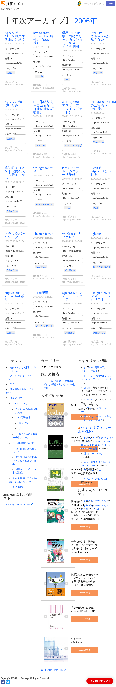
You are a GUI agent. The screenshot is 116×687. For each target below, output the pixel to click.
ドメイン (23, 423)
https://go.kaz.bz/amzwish (18, 504)
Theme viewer (42, 234)
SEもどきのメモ (102, 267)
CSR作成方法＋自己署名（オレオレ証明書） (43, 107)
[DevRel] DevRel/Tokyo (96, 500)
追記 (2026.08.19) (93, 470)
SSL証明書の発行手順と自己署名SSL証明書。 (24, 461)
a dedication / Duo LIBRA (53, 670)
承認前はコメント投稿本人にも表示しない (15, 173)
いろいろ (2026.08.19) (95, 479)
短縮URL (9, 58)
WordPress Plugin (44, 204)
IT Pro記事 (40, 293)
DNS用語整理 (23, 417)
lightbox (96, 234)
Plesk (67, 207)
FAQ (12, 384)
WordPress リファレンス (71, 235)
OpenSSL (40, 145)
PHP (67, 79)
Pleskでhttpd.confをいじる (101, 171)
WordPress (98, 142)
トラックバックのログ (15, 235)
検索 (111, 3)
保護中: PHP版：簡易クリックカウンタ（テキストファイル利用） (72, 39)
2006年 (86, 20)
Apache (11, 72)
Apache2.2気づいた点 (13, 103)
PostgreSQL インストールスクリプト (101, 296)
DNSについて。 (21, 403)
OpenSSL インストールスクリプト (72, 296)
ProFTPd (97, 72)
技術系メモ (15, 4)
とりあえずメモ (44, 326)
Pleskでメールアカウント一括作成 (72, 171)
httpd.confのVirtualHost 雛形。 (14, 296)
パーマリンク (12, 49)
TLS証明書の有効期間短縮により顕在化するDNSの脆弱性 (59, 384)
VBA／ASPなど (73, 145)
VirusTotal (89, 399)
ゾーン (22, 428)
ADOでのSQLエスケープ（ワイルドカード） (72, 107)
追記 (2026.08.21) (93, 453)
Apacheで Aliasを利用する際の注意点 (15, 36)
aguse (87, 387)
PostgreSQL (99, 332)
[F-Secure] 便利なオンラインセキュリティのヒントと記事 (96, 379)
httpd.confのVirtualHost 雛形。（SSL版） (43, 38)
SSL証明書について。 (24, 443)
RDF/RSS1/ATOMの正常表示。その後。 (103, 105)
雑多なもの (16, 397)
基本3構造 (18, 487)
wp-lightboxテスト (43, 169)
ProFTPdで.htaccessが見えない (100, 36)
